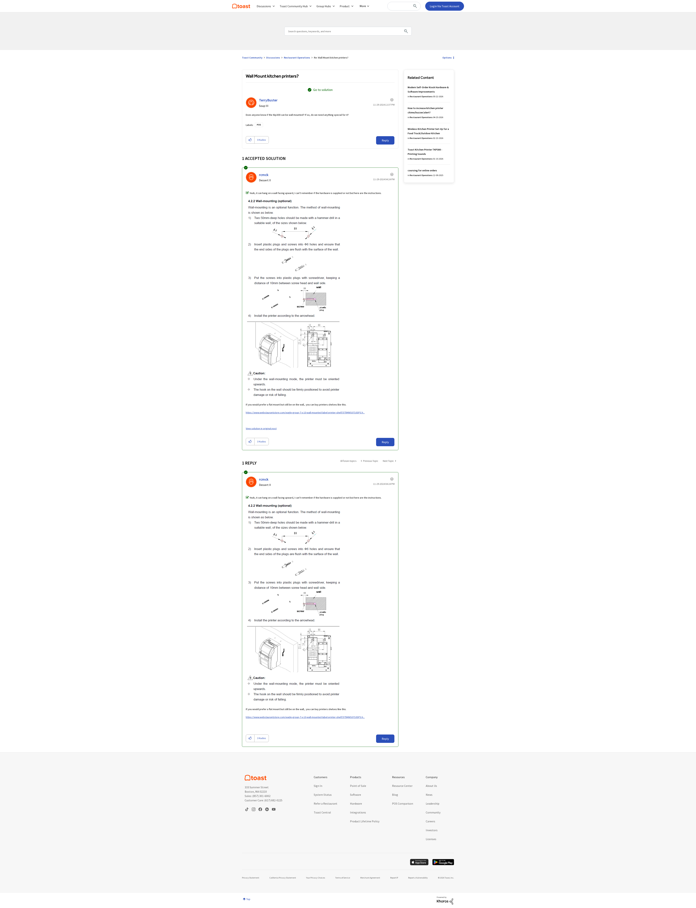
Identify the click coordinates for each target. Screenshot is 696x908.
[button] (250, 139)
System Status (323, 794)
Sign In (318, 786)
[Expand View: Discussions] (274, 6)
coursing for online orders (422, 170)
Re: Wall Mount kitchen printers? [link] (331, 57)
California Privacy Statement (282, 877)
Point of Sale (358, 786)
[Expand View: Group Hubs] (333, 6)
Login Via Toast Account (444, 6)
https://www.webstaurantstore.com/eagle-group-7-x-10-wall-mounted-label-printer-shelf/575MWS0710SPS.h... (305, 412)
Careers (430, 821)
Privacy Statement (250, 877)
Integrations (358, 812)
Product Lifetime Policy (364, 821)
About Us (431, 786)
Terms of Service (342, 877)
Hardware (356, 803)
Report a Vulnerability (418, 877)
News (429, 794)
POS (259, 124)
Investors (432, 830)
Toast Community (241, 6)
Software (355, 794)
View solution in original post (261, 428)
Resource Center (402, 786)
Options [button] (447, 57)
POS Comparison (402, 803)
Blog (395, 794)
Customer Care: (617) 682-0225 (263, 800)
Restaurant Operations (297, 57)
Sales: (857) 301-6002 (257, 796)
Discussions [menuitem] (264, 6)
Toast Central (322, 812)
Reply (385, 140)
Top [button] (248, 899)
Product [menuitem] (345, 6)
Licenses (431, 839)
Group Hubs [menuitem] (323, 6)
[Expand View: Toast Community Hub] (310, 6)
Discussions (273, 57)
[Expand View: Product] (352, 6)
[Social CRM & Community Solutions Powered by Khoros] (445, 900)
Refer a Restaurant (325, 803)
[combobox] (404, 6)
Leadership (432, 803)
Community (433, 812)
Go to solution (323, 90)
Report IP (394, 877)
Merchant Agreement (370, 877)
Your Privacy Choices (315, 877)
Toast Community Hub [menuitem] (294, 6)
